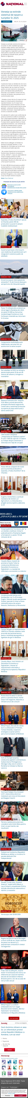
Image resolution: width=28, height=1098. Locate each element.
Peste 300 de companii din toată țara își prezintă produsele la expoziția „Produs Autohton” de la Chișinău (13, 470)
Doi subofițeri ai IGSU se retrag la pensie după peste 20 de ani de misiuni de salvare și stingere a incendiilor (13, 373)
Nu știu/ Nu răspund (6, 1045)
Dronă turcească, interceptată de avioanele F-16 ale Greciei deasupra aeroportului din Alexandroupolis (13, 282)
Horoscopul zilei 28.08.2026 (11, 914)
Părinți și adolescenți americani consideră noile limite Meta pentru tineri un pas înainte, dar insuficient (13, 825)
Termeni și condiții (11, 1093)
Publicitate (13, 1087)
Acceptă (20, 1095)
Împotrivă (6, 1041)
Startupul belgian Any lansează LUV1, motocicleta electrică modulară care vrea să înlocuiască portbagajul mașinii (13, 795)
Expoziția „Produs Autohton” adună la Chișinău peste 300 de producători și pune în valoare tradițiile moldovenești (13, 223)
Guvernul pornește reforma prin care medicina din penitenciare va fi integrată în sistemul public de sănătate (13, 253)
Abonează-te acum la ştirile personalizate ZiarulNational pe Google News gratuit (16, 186)
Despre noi (4, 1087)
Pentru (5, 1038)
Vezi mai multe (14, 1018)
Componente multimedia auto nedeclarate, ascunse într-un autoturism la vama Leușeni (12, 344)
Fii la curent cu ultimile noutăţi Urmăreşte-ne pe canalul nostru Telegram (15, 192)
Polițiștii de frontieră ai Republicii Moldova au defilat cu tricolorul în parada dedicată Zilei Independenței (13, 855)
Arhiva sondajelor (21, 1023)
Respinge (7, 1095)
